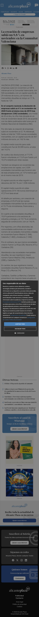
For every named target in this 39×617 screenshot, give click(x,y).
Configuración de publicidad (18, 315)
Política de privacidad (15, 319)
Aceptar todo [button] (20, 324)
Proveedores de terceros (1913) (12, 302)
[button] (19, 333)
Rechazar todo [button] (20, 329)
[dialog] (19, 308)
